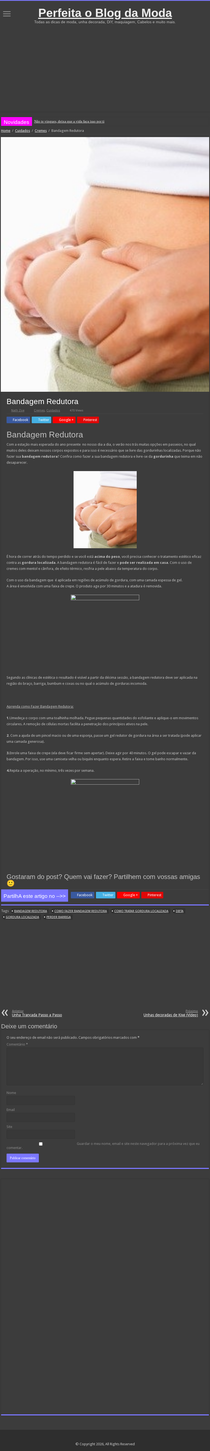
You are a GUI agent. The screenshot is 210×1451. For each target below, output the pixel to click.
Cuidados (22, 131)
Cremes (41, 131)
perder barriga (58, 917)
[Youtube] (115, 1437)
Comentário (17, 1044)
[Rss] (95, 1437)
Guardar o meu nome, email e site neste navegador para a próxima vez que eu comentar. (103, 1146)
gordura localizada (22, 917)
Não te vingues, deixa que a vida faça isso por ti (69, 121)
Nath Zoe (17, 410)
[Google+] (100, 1437)
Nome (11, 1093)
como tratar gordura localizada (141, 911)
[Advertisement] (105, 65)
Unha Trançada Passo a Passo (37, 1013)
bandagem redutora (30, 911)
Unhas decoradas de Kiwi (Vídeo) (171, 1013)
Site (9, 1127)
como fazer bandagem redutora (80, 911)
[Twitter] (110, 1437)
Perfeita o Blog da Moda (105, 12)
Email (11, 1110)
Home (5, 131)
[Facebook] (105, 1437)
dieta (179, 911)
